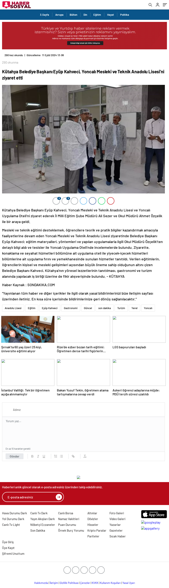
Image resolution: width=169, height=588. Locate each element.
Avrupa (59, 14)
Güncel (88, 308)
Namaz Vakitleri (68, 519)
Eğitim (97, 14)
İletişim (54, 582)
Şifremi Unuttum (13, 553)
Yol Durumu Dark (13, 519)
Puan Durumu (67, 524)
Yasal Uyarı (128, 582)
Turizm (121, 308)
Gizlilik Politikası (69, 582)
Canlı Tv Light (11, 524)
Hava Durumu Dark (14, 513)
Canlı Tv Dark (39, 513)
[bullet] (61, 456)
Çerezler (85, 582)
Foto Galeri (116, 513)
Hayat (110, 14)
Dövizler (92, 519)
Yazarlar (115, 524)
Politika (124, 14)
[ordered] (56, 456)
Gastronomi (70, 308)
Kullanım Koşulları (110, 582)
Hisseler (92, 524)
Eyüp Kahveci (50, 308)
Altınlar (92, 513)
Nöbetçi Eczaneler (42, 524)
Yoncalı (148, 308)
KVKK (95, 582)
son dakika (104, 308)
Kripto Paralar (96, 530)
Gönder (14, 456)
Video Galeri (117, 519)
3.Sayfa (44, 14)
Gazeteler (116, 530)
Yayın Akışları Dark (42, 519)
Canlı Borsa (65, 513)
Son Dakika (37, 530)
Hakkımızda (41, 582)
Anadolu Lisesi (13, 308)
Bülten (73, 14)
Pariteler (93, 536)
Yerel (134, 308)
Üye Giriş (8, 542)
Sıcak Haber (117, 536)
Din (85, 14)
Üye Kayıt (8, 548)
